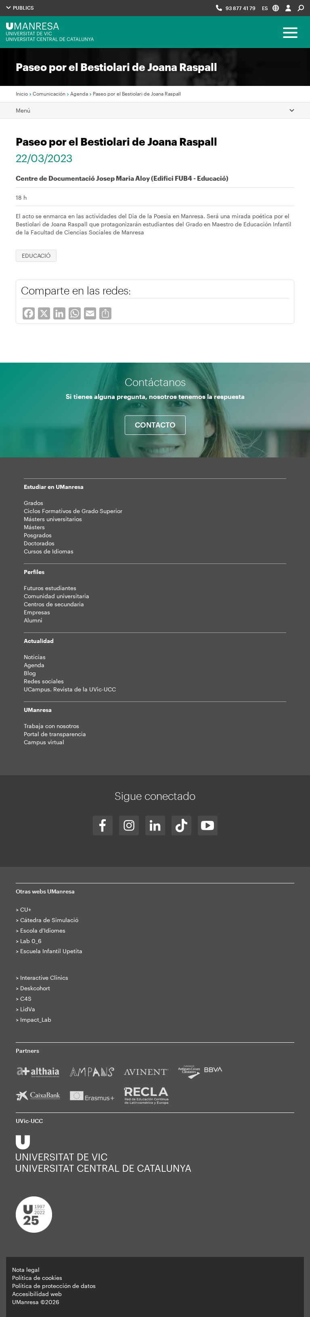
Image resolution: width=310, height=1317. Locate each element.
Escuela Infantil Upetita (51, 951)
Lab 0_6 (31, 940)
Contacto (155, 424)
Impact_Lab (35, 1019)
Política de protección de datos (54, 1285)
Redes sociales (44, 681)
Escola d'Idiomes (42, 930)
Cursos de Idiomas (48, 551)
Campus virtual (44, 742)
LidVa (27, 1009)
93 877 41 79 (241, 8)
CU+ (25, 909)
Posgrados (38, 535)
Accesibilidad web (37, 1293)
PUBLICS (23, 7)
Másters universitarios (53, 519)
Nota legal (26, 1269)
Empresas (37, 612)
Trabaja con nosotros (51, 725)
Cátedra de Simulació (49, 919)
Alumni (33, 620)
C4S (25, 998)
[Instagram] (129, 825)
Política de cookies (37, 1277)
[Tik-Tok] (181, 825)
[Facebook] (103, 825)
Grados (33, 502)
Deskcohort (35, 988)
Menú (23, 110)
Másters (34, 527)
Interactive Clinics (44, 977)
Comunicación (49, 93)
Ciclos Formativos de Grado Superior (73, 510)
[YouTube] (208, 825)
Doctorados (39, 543)
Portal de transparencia (55, 734)
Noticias (35, 656)
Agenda (79, 93)
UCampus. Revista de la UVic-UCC (70, 689)
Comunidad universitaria (56, 596)
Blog (30, 673)
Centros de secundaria (54, 604)
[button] (270, 7)
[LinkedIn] (155, 825)
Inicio (22, 93)
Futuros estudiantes (50, 587)
